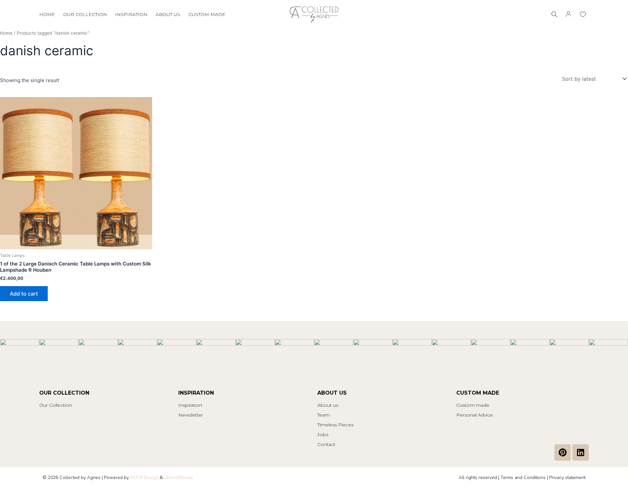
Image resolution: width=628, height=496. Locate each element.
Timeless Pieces (335, 425)
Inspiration (131, 14)
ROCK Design (144, 477)
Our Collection (55, 405)
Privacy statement (567, 477)
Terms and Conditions (523, 477)
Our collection (85, 14)
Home (47, 14)
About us (168, 14)
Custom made (206, 14)
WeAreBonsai (178, 477)
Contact (326, 444)
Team (323, 415)
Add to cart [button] (24, 293)
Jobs (322, 434)
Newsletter (190, 415)
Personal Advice (474, 415)
